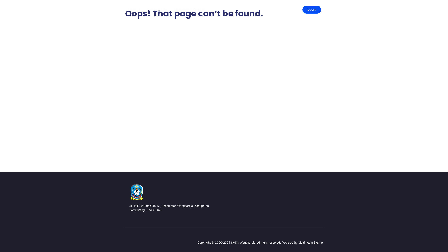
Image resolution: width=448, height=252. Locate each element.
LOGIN (311, 9)
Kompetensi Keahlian (189, 10)
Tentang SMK (157, 10)
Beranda (134, 10)
